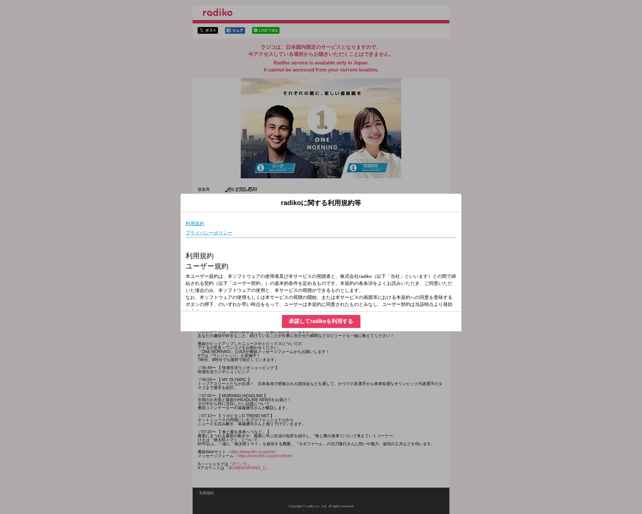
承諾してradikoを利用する (321, 321)
